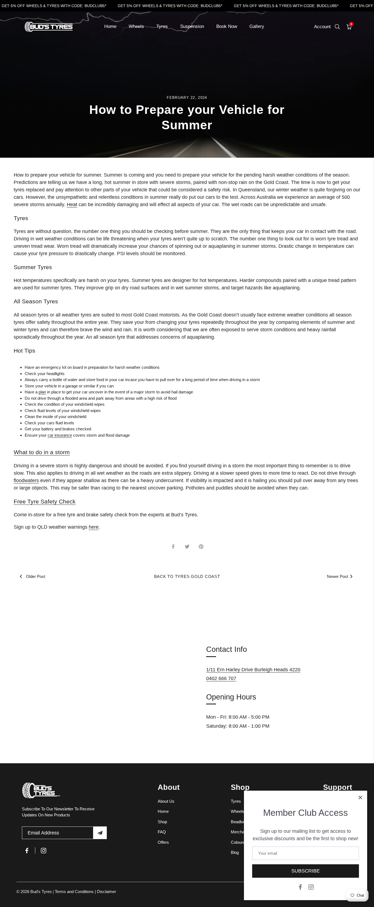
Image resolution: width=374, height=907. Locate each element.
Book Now (226, 26)
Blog (235, 852)
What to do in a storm (42, 452)
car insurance (60, 435)
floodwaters (26, 480)
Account (322, 26)
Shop (162, 821)
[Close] (360, 797)
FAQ (162, 832)
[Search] (337, 27)
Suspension (192, 26)
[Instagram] (311, 886)
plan (42, 392)
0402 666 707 (221, 678)
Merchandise (242, 832)
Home (110, 26)
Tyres (162, 26)
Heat (72, 204)
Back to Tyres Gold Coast (187, 576)
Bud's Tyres (41, 891)
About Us (166, 801)
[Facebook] (300, 886)
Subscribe (305, 871)
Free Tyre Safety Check (45, 501)
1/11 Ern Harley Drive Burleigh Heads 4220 (253, 669)
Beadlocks (240, 821)
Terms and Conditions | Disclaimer (85, 891)
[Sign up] (100, 832)
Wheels (136, 26)
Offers (163, 842)
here (94, 527)
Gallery (256, 26)
